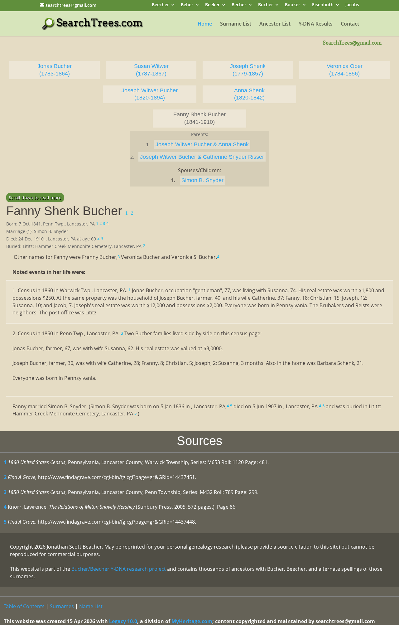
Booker (292, 5)
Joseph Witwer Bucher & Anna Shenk (202, 144)
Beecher (160, 5)
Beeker (212, 5)
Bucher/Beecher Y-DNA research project (118, 568)
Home (205, 24)
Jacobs (352, 5)
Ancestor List (275, 24)
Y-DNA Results (316, 24)
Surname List (235, 24)
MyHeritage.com (191, 621)
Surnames (62, 606)
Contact (350, 24)
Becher (239, 5)
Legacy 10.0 (123, 621)
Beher (187, 5)
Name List (91, 606)
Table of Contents (24, 606)
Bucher (265, 5)
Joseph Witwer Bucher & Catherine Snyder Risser (202, 157)
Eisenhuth (323, 5)
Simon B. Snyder (202, 180)
